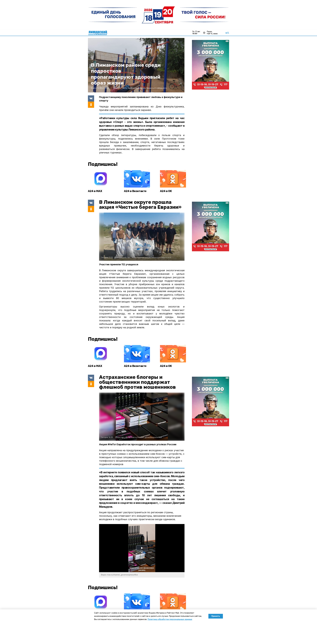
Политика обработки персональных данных (170, 619)
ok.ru (165, 88)
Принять (215, 616)
